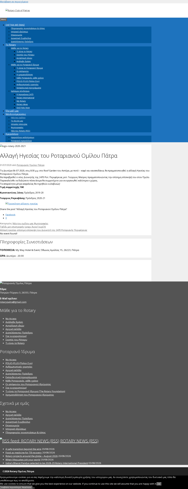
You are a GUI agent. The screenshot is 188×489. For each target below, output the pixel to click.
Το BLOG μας (17, 121)
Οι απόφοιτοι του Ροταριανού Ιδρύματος (28, 384)
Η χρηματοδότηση (25, 74)
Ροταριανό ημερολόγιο (21, 140)
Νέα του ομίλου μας (23, 223)
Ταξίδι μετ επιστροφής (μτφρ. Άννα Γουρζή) (23, 226)
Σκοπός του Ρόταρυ (25, 54)
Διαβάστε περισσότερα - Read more (16, 487)
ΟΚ (159, 484)
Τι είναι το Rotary (24, 51)
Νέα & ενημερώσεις (16, 114)
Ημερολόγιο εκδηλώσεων (22, 137)
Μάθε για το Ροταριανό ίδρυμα (25, 64)
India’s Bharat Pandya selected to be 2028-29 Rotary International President (47, 463)
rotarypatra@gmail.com (13, 302)
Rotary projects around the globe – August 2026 (32, 456)
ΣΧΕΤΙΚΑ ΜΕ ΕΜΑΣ (15, 24)
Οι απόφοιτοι (23, 71)
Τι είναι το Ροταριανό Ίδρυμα (30, 68)
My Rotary (21, 101)
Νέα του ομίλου (18, 117)
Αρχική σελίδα (13, 329)
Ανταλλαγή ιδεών (24, 58)
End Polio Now (23, 107)
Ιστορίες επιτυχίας (19, 124)
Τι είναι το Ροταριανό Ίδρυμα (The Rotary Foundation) (35, 391)
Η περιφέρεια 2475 (25, 94)
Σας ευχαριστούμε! (16, 336)
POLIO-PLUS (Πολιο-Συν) (28, 81)
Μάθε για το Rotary (19, 48)
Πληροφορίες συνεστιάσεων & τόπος (28, 28)
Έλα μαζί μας (12, 110)
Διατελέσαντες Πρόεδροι (22, 41)
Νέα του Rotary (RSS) (20, 130)
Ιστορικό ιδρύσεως (19, 31)
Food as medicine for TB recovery (24, 452)
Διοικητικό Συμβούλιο (21, 38)
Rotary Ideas (22, 104)
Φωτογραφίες (17, 127)
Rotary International (25, 97)
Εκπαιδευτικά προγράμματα (29, 87)
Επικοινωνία (16, 35)
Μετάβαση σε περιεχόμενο (14, 1)
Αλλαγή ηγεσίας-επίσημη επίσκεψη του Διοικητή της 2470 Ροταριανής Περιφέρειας (43, 230)
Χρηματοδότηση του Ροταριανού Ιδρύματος (30, 394)
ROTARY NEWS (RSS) (79, 441)
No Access (11, 318)
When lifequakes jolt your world (23, 459)
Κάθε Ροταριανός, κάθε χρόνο (30, 78)
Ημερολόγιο (12, 134)
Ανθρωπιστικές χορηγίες (27, 84)
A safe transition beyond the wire (23, 449)
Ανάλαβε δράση (24, 61)
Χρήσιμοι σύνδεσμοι (20, 91)
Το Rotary (11, 44)
